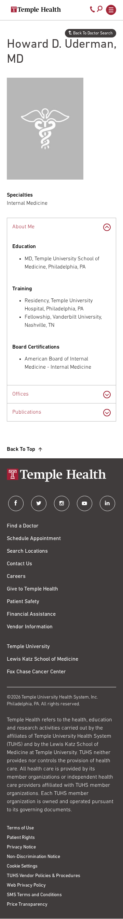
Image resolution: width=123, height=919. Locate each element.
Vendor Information (30, 627)
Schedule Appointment (34, 538)
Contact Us (19, 564)
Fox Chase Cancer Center (36, 672)
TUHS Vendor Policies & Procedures (43, 875)
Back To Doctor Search (93, 33)
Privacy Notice (21, 847)
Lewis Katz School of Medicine (42, 659)
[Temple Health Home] (36, 9)
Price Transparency (27, 904)
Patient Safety (23, 601)
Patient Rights (21, 837)
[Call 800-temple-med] (92, 11)
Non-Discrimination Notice (33, 856)
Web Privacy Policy (26, 885)
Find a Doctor (23, 526)
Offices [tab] (20, 394)
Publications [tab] (26, 412)
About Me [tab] (23, 227)
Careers (16, 576)
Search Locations (27, 551)
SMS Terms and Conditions (34, 895)
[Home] (61, 476)
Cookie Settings (22, 866)
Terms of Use (20, 828)
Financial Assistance (31, 614)
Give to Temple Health (32, 589)
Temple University (28, 646)
